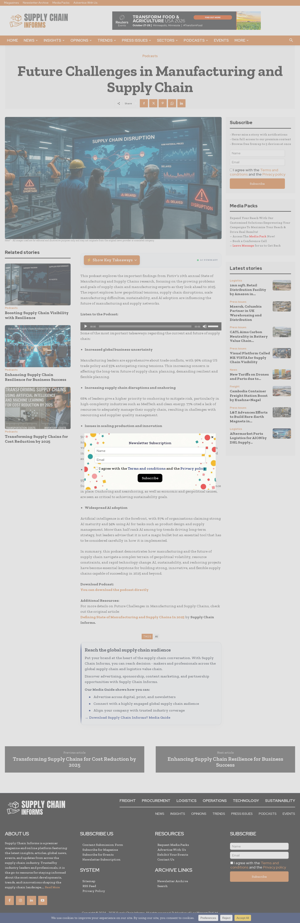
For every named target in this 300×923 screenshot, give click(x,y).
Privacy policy (193, 468)
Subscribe (150, 478)
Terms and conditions (147, 468)
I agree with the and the (152, 468)
